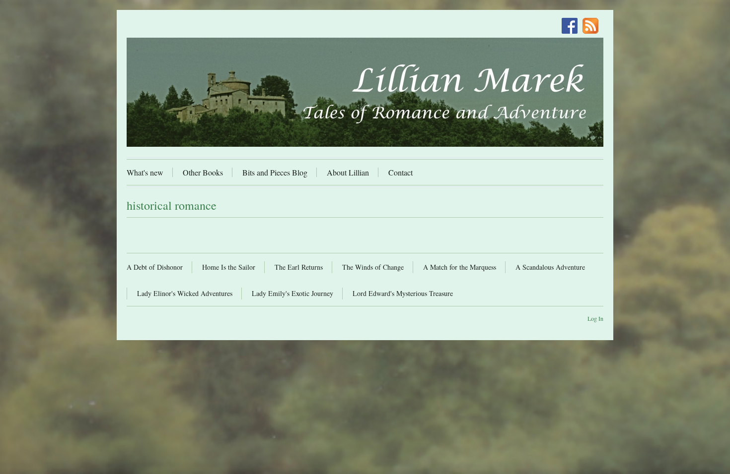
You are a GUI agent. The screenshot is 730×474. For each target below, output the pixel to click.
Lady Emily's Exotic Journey (292, 293)
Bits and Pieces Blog (274, 172)
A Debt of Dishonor (155, 267)
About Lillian (348, 172)
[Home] (365, 92)
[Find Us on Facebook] (572, 27)
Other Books (203, 172)
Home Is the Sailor (228, 267)
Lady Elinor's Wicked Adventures (184, 293)
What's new (145, 172)
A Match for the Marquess (459, 267)
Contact (400, 172)
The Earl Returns (299, 267)
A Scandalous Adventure (550, 267)
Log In (595, 318)
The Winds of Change (373, 267)
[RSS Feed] (593, 27)
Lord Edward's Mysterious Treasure (403, 293)
